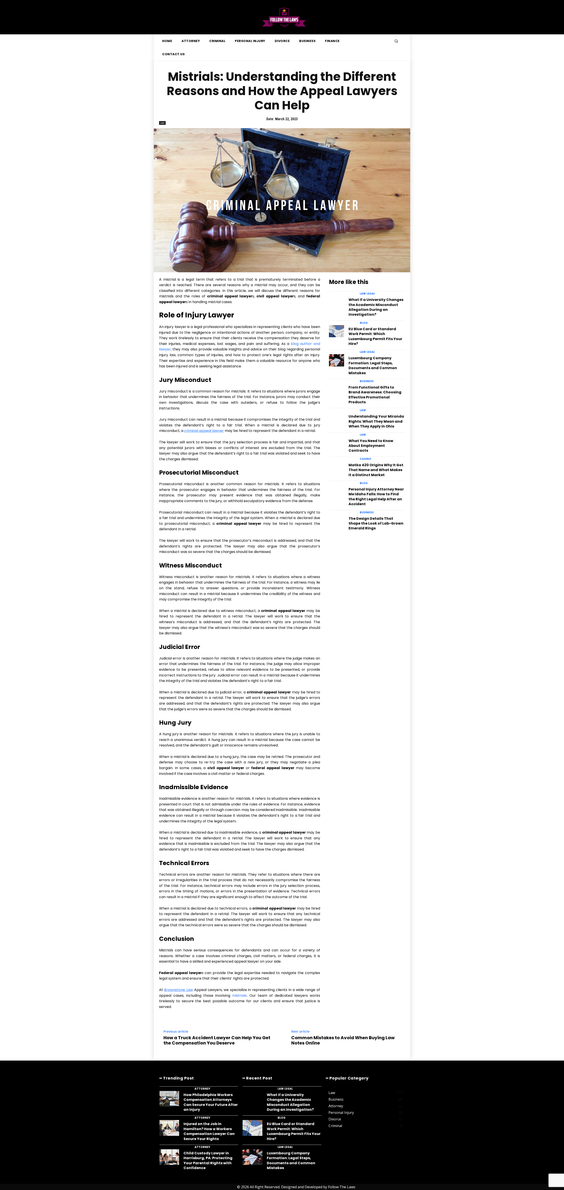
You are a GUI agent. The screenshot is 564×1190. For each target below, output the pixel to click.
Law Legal (367, 293)
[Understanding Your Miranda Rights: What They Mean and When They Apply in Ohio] (336, 419)
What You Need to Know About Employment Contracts (371, 445)
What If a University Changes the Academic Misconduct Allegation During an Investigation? (376, 307)
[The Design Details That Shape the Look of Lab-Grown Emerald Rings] (336, 521)
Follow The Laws (341, 1186)
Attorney (202, 1088)
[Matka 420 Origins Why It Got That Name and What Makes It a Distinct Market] (336, 467)
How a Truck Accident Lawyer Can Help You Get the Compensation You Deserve (216, 1040)
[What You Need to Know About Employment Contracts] (336, 443)
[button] (396, 41)
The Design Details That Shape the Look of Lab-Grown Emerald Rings (376, 523)
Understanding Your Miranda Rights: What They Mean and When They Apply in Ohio (376, 421)
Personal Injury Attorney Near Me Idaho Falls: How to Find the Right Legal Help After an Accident (376, 497)
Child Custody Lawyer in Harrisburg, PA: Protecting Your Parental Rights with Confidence (208, 1160)
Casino (365, 459)
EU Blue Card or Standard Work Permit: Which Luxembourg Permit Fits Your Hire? (375, 336)
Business (367, 381)
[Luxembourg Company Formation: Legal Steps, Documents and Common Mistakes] (336, 360)
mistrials (239, 995)
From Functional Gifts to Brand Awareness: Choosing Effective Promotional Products (375, 395)
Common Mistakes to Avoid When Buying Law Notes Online (343, 1040)
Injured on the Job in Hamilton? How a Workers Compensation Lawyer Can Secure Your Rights (209, 1131)
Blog (364, 323)
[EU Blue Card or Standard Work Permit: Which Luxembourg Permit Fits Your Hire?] (336, 331)
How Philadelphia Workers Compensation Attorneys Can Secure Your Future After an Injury (211, 1102)
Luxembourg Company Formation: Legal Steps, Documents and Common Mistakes (373, 365)
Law (162, 122)
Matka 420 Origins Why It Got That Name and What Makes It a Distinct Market (376, 469)
